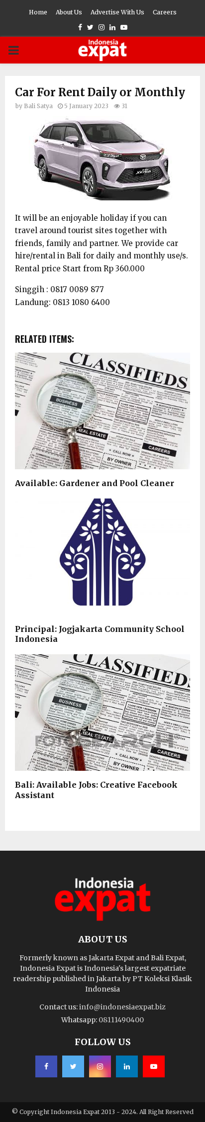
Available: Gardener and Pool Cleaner (94, 483)
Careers (165, 12)
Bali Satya (38, 106)
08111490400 (121, 1019)
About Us (69, 12)
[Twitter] (73, 1066)
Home (38, 12)
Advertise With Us (117, 12)
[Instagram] (100, 1066)
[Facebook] (46, 1066)
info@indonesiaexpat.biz (122, 1006)
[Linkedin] (127, 1066)
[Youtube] (154, 1066)
